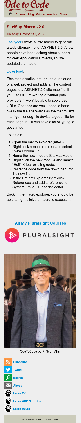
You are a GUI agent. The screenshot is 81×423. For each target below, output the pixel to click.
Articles (21, 14)
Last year (14, 41)
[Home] (11, 13)
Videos (40, 14)
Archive (52, 14)
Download (15, 71)
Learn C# (19, 393)
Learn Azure (21, 409)
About (63, 14)
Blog (31, 14)
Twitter (17, 370)
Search (17, 378)
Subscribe (19, 362)
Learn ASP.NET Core (27, 401)
